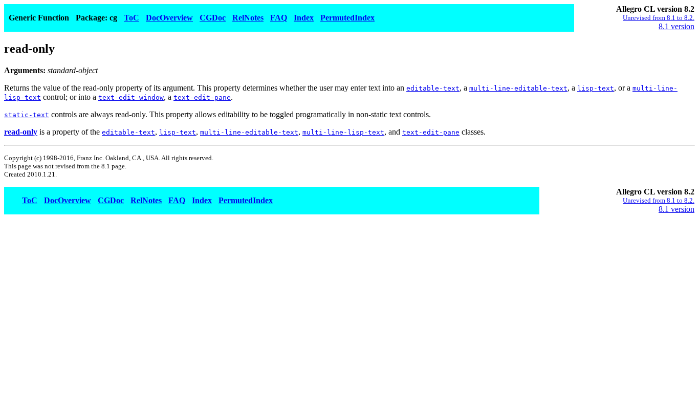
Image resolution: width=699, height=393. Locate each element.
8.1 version (676, 26)
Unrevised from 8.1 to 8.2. (658, 17)
